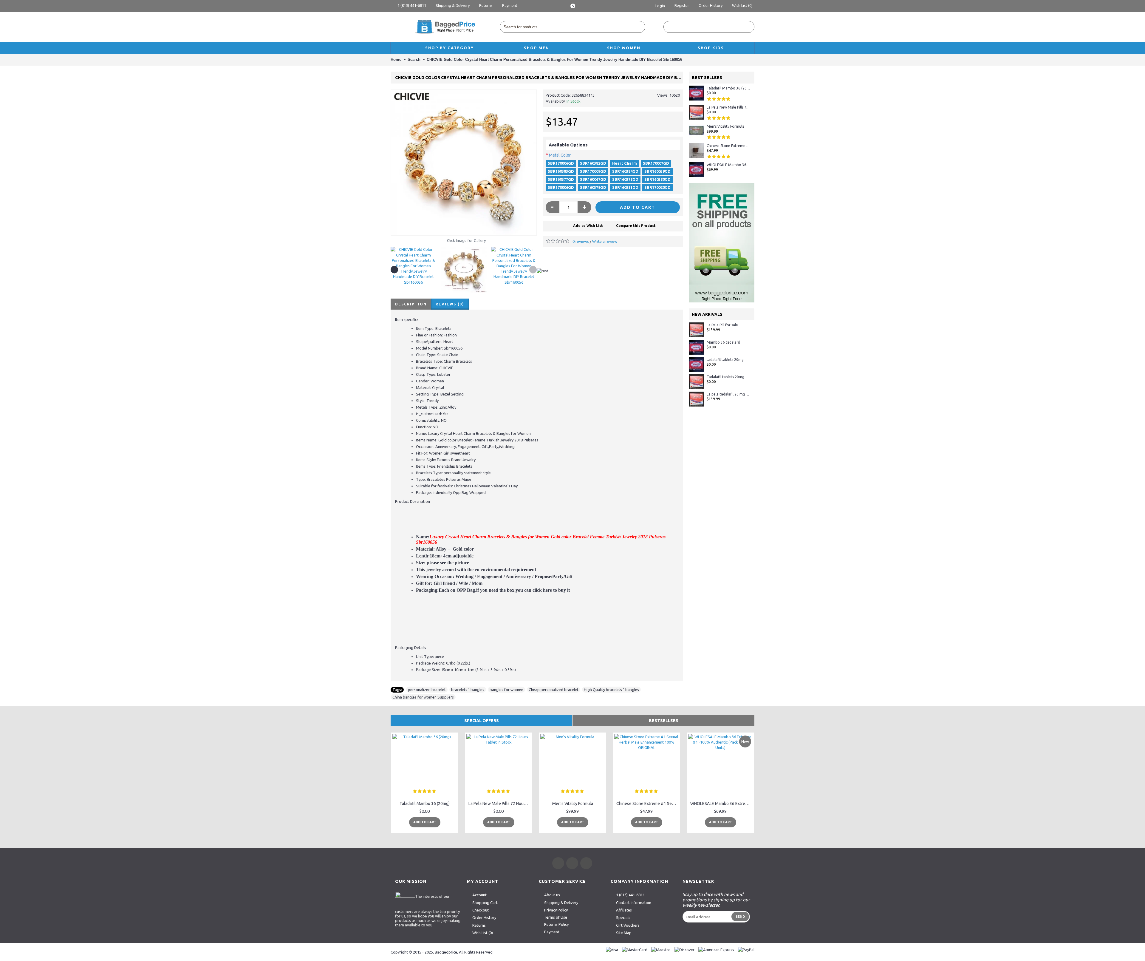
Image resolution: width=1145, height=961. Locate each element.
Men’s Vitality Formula (725, 126)
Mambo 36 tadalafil (723, 342)
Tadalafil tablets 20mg (725, 377)
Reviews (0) (450, 304)
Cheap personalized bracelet (553, 689)
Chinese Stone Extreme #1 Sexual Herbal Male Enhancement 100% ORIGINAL (728, 146)
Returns (479, 925)
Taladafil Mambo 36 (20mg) (728, 88)
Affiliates (624, 910)
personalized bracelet (427, 689)
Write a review (604, 241)
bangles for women (506, 689)
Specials (623, 917)
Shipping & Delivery (561, 902)
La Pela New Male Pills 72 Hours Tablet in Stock (728, 107)
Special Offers (481, 720)
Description (411, 304)
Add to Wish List (588, 226)
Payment (551, 932)
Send (740, 916)
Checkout (480, 910)
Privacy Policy (556, 910)
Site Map (624, 933)
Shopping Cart (485, 902)
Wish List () (482, 933)
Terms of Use (555, 917)
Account (479, 895)
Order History (484, 917)
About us (552, 895)
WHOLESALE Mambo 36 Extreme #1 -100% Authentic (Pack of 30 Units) (728, 165)
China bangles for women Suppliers (423, 697)
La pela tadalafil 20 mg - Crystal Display (728, 394)
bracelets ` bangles (467, 689)
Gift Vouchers (628, 925)
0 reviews (580, 241)
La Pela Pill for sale (722, 325)
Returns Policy (556, 924)
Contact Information (633, 902)
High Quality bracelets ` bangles (611, 689)
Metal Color (560, 155)
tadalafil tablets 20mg (725, 359)
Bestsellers (663, 720)
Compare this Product (636, 226)
